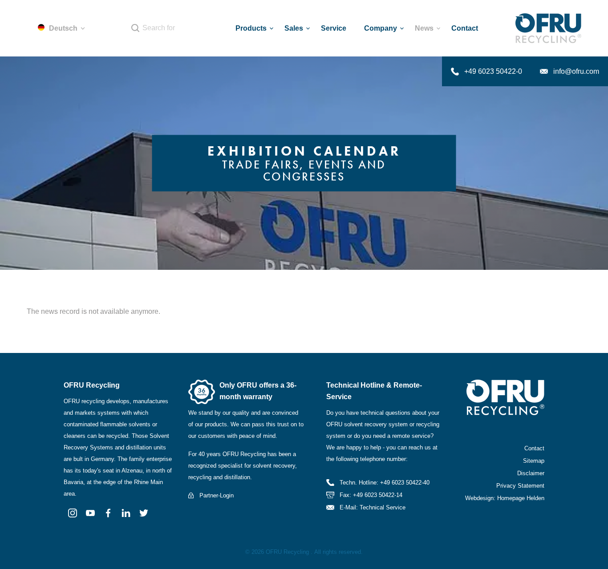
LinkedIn (126, 513)
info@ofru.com (576, 71)
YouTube (90, 513)
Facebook (108, 513)
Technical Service (382, 507)
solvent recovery (274, 465)
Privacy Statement (520, 485)
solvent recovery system (376, 424)
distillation (237, 477)
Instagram (72, 513)
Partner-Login (216, 495)
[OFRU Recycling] (548, 28)
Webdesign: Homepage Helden (504, 498)
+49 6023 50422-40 (405, 482)
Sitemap (533, 460)
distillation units (146, 447)
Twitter (143, 513)
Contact (534, 448)
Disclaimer (530, 473)
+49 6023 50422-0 (493, 71)
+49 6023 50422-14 (377, 495)
